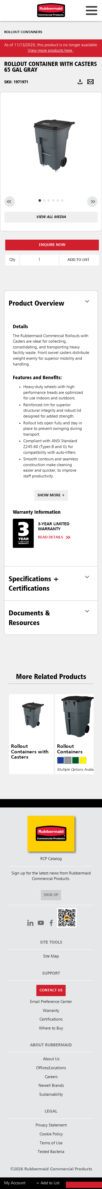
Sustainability (51, 1095)
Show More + (51, 495)
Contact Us (51, 990)
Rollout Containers (23, 32)
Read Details (50, 537)
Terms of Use (51, 1143)
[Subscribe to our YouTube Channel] (41, 923)
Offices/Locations (51, 1068)
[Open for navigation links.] (91, 10)
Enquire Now (52, 245)
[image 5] (62, 200)
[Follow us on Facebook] (51, 923)
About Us (51, 1059)
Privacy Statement (51, 1125)
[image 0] (39, 200)
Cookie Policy (51, 1134)
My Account (14, 1183)
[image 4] (57, 200)
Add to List (78, 260)
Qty (12, 260)
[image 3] (53, 200)
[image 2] (48, 200)
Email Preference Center (51, 1002)
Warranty (51, 1011)
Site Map (51, 956)
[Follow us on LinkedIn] (30, 923)
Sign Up (51, 895)
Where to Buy (51, 1028)
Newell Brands (51, 1086)
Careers (51, 1077)
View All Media (51, 217)
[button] (67, 918)
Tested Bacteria (51, 1152)
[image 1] (44, 200)
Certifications (51, 1019)
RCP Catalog (51, 859)
